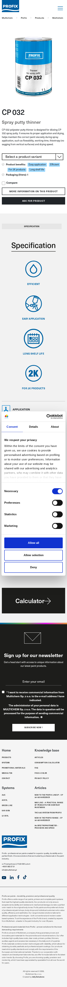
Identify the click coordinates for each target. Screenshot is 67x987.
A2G (3, 795)
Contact (6, 778)
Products (6, 757)
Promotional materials (13, 768)
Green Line (7, 805)
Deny (33, 567)
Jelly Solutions (38, 976)
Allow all (33, 542)
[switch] (57, 503)
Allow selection (34, 555)
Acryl (5, 800)
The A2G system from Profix (48, 812)
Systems (6, 762)
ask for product (33, 200)
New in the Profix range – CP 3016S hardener (49, 819)
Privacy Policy (42, 778)
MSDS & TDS (7, 773)
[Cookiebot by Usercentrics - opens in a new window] (47, 416)
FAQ (36, 768)
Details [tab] (33, 426)
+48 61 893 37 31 (8, 866)
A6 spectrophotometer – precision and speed (46, 826)
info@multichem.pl (9, 870)
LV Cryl (5, 816)
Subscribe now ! (33, 727)
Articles (39, 757)
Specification (31, 226)
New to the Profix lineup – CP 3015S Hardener (49, 796)
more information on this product (33, 191)
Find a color (41, 773)
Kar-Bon (6, 810)
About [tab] (55, 426)
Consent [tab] (12, 426)
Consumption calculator (47, 762)
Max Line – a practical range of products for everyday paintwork (49, 804)
